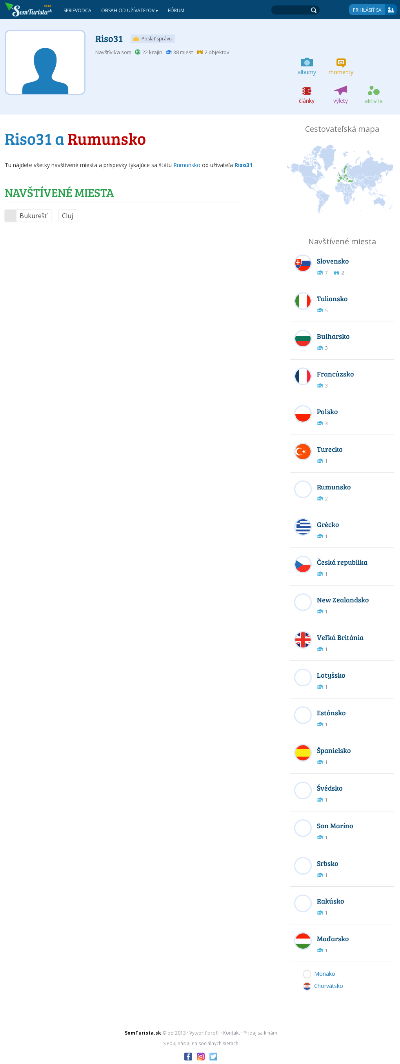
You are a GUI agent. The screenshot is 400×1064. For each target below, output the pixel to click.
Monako (324, 973)
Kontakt (231, 1032)
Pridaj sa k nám (260, 1032)
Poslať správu (157, 38)
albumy (307, 72)
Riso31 (109, 38)
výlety (340, 100)
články (307, 100)
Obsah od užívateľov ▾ (129, 10)
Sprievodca (77, 10)
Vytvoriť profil (204, 1032)
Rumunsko (186, 165)
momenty (341, 72)
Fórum (176, 10)
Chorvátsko (328, 985)
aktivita (374, 101)
